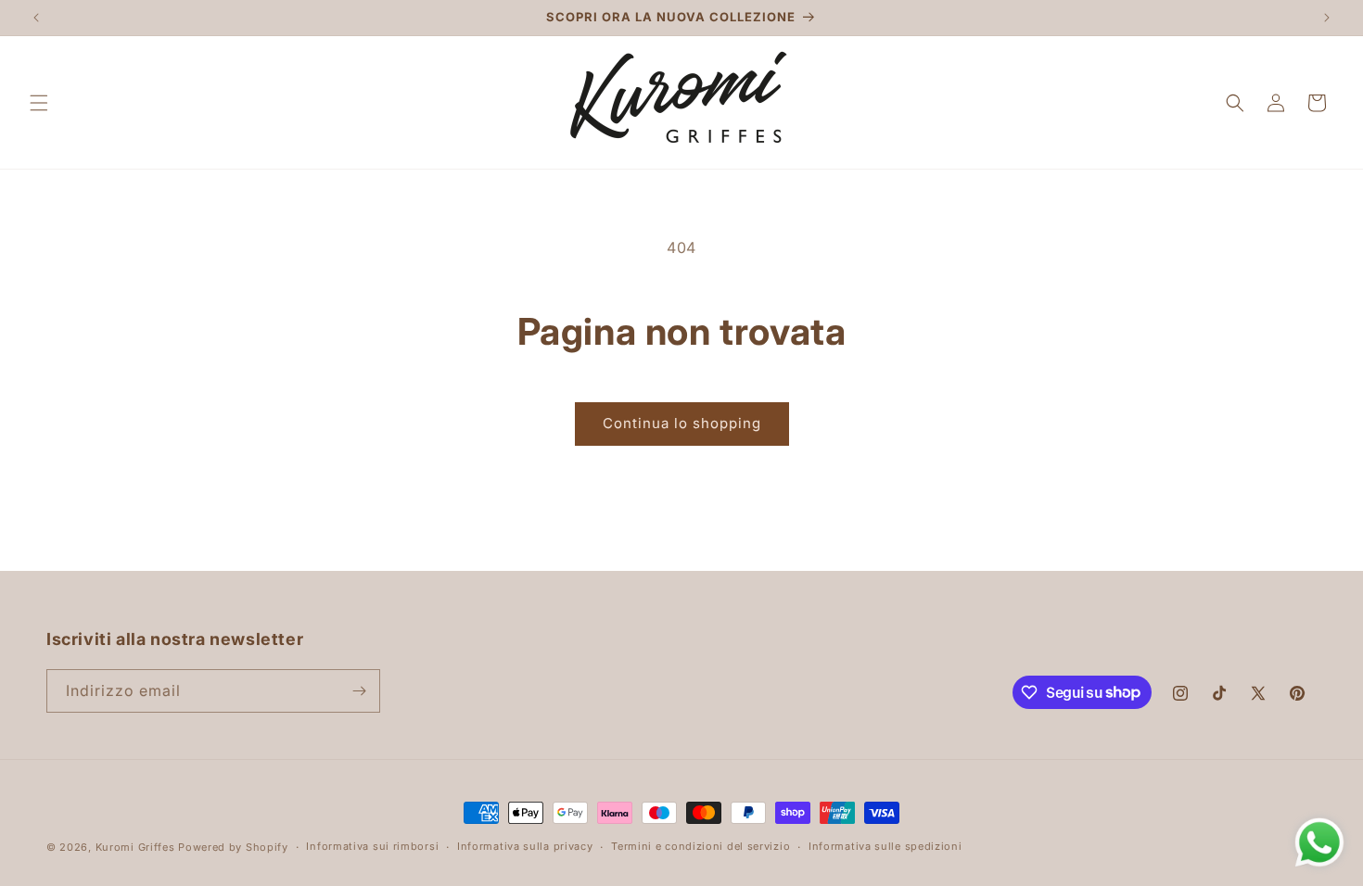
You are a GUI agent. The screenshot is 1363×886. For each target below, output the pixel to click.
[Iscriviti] (358, 691)
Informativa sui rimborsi (372, 846)
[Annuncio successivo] (1326, 17)
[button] (39, 102)
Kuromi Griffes (135, 847)
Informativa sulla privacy (525, 846)
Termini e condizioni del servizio (700, 846)
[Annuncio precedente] (36, 17)
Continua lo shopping (682, 423)
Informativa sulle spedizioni (885, 846)
